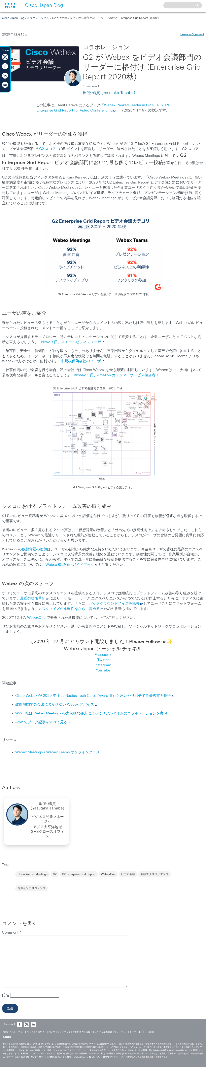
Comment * (11, 932)
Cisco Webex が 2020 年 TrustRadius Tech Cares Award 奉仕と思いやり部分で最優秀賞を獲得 (93, 696)
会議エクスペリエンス (154, 874)
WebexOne (36, 618)
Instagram (103, 665)
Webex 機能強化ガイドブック (69, 565)
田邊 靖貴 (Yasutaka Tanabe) (109, 93)
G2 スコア (47, 149)
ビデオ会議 (128, 874)
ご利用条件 (78, 1032)
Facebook (103, 655)
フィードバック (25, 1032)
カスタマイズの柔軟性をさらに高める (69, 609)
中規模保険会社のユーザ (81, 361)
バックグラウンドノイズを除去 (114, 604)
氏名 (6, 995)
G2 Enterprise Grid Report (79, 874)
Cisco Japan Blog (13, 18)
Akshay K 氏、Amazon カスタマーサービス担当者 (114, 375)
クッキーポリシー (138, 1032)
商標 (151, 1032)
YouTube (103, 670)
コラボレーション (38, 18)
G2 (55, 874)
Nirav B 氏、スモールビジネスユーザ (71, 342)
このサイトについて (45, 1032)
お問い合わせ (9, 1032)
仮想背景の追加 (34, 549)
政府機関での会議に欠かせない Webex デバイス (54, 704)
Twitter (103, 660)
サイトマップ (64, 1032)
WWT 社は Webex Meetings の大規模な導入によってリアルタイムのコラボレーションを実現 (91, 713)
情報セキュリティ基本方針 (99, 1032)
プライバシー (121, 1032)
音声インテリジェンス (32, 888)
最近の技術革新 (32, 598)
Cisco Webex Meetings (32, 874)
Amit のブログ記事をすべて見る (41, 722)
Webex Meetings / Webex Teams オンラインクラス (57, 752)
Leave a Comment (192, 34)
